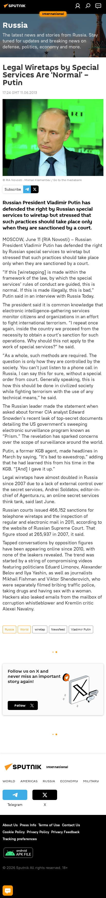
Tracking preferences (20, 839)
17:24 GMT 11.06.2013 (20, 92)
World (24, 629)
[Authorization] (78, 6)
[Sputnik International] (15, 7)
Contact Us (71, 825)
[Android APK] (18, 853)
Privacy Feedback (65, 832)
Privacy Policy (38, 832)
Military (91, 781)
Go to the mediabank (67, 180)
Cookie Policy (14, 832)
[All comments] (8, 890)
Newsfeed (58, 629)
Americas (29, 781)
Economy (69, 781)
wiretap (40, 629)
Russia (9, 629)
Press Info (28, 825)
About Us (10, 825)
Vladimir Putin (81, 629)
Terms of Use (49, 825)
